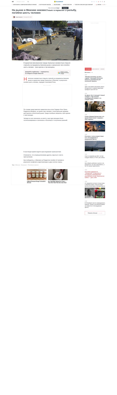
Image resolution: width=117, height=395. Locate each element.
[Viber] (94, 1)
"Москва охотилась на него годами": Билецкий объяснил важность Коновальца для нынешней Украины (94, 79)
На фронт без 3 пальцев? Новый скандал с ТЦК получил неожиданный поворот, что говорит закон (95, 97)
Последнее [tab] (88, 69)
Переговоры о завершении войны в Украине (25, 4)
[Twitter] (100, 1)
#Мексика (17, 165)
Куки (58, 8)
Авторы (99, 4)
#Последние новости (33, 165)
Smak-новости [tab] (95, 69)
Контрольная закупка (45, 4)
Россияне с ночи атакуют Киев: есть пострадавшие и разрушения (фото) (94, 138)
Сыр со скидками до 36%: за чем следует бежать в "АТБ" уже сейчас (95, 156)
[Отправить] (28, 2)
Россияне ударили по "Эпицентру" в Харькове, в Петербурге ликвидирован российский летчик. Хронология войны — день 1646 (94, 174)
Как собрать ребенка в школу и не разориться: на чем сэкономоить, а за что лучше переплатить (94, 164)
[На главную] (58, 1)
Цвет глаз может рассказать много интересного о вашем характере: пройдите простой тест (94, 88)
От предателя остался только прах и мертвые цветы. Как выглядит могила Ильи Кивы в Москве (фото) (95, 185)
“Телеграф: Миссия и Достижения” (83, 4)
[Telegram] (96, 2)
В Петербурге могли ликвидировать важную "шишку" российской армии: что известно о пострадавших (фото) (95, 205)
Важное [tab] (102, 69)
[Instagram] (102, 2)
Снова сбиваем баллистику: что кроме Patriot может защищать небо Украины (94, 118)
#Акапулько (24, 165)
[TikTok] (104, 2)
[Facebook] (92, 2)
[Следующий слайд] (106, 4)
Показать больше (92, 213)
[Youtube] (98, 2)
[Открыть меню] (13, 1)
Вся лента (87, 72)
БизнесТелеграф (67, 4)
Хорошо (65, 8)
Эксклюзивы (57, 4)
